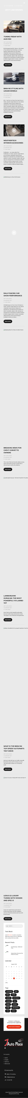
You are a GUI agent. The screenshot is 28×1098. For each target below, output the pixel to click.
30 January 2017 (8, 43)
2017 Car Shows (8, 42)
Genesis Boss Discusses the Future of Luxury (17, 954)
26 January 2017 (8, 147)
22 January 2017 (8, 457)
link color (10, 934)
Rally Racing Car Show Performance (13, 294)
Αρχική (6, 1057)
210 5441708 (9, 1079)
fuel (15, 1001)
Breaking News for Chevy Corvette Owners (12, 450)
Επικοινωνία (7, 1063)
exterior (8, 1001)
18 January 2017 (8, 607)
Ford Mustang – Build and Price (16, 947)
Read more (8, 64)
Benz (16, 991)
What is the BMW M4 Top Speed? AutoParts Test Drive (14, 748)
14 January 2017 (8, 905)
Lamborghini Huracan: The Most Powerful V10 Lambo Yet (13, 599)
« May (6, 982)
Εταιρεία (6, 1059)
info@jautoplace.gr (10, 1077)
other (8, 1007)
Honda (8, 1004)
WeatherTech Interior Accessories (13, 141)
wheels (13, 1010)
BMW (8, 994)
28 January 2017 (8, 95)
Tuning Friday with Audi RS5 (13, 38)
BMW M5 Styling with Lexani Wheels (13, 90)
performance (16, 1007)
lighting (15, 1004)
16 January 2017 (8, 755)
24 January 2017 (8, 300)
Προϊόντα (7, 1061)
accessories (9, 991)
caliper (13, 994)
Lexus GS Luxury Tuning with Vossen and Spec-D (13, 898)
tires (8, 1010)
